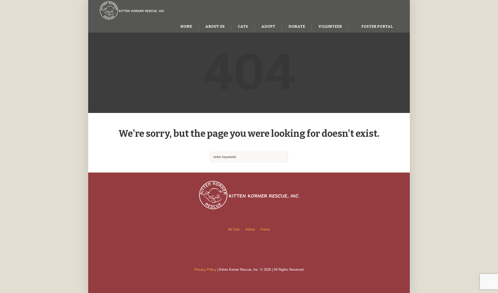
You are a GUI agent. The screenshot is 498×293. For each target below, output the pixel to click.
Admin (250, 229)
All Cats (234, 229)
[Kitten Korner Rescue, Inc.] (249, 195)
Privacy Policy (205, 269)
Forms (265, 229)
